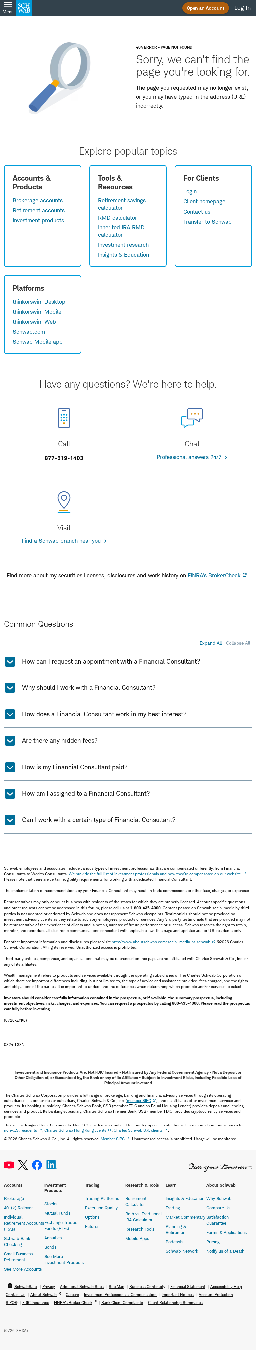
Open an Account (206, 8)
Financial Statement (187, 1286)
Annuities (53, 1237)
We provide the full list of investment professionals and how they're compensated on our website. (155, 873)
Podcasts (174, 1241)
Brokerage (14, 1198)
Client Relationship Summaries (175, 1302)
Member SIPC (113, 1138)
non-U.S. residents (20, 1130)
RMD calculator (117, 217)
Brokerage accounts (38, 200)
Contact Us (15, 1294)
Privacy (48, 1286)
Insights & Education (123, 254)
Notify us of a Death (225, 1251)
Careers (72, 1294)
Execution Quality (101, 1207)
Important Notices (178, 1294)
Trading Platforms (102, 1198)
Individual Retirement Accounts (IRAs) (24, 1223)
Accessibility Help (226, 1286)
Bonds (50, 1247)
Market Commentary (185, 1217)
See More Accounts (23, 1269)
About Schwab (43, 1294)
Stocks (50, 1203)
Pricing (213, 1241)
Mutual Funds (57, 1213)
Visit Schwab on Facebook (37, 1165)
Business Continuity (147, 1286)
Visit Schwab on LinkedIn (52, 1165)
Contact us (196, 211)
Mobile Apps (137, 1238)
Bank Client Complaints (122, 1302)
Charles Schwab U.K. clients (138, 1130)
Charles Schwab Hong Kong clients (75, 1130)
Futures (92, 1226)
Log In (242, 7)
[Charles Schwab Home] (24, 8)
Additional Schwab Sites (82, 1286)
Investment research (123, 244)
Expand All (211, 643)
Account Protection (216, 1294)
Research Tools (139, 1229)
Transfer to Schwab (207, 221)
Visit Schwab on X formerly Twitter (23, 1165)
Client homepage (204, 201)
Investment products (38, 220)
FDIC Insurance (35, 1302)
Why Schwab (219, 1198)
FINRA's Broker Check (73, 1302)
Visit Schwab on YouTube (9, 1165)
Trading (173, 1207)
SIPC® (11, 1302)
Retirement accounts (39, 210)
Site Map (116, 1286)
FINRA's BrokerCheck (214, 575)
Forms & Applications (226, 1232)
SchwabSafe (25, 1286)
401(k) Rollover (18, 1207)
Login (190, 191)
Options (92, 1217)
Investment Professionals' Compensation (120, 1294)
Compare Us (218, 1207)
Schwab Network (182, 1251)
